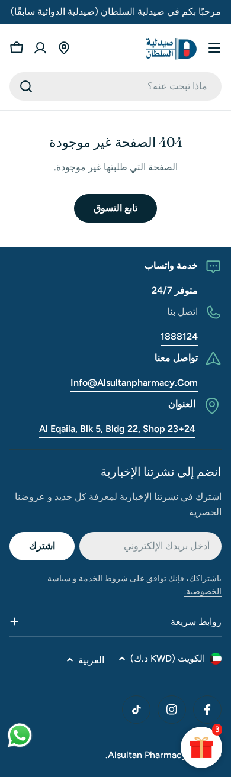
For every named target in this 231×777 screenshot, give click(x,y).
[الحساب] (40, 48)
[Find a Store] (64, 48)
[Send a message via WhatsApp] (20, 735)
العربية (91, 660)
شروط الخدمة (103, 578)
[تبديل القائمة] (214, 48)
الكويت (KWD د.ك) (167, 658)
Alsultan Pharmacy (147, 754)
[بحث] (26, 86)
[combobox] (115, 86)
